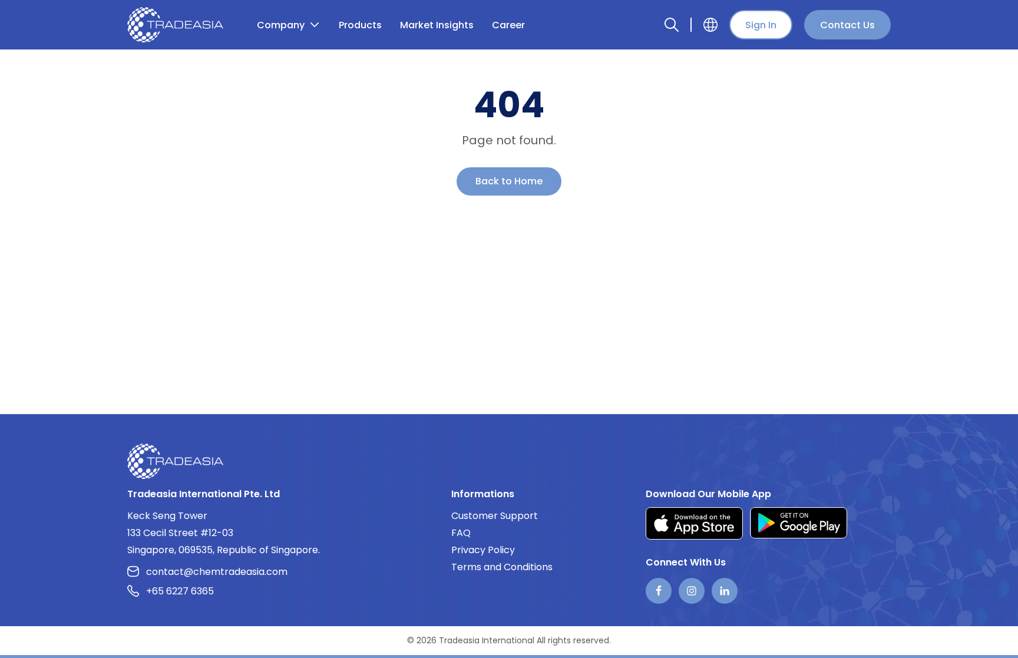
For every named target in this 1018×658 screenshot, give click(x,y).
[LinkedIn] (725, 591)
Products (360, 25)
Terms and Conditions (502, 567)
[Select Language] (710, 25)
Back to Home (509, 181)
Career (508, 25)
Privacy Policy (483, 550)
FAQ (461, 533)
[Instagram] (692, 591)
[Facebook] (659, 591)
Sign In (760, 25)
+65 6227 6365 (180, 591)
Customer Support (494, 516)
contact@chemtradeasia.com (216, 571)
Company (281, 25)
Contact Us (847, 25)
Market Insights (437, 25)
